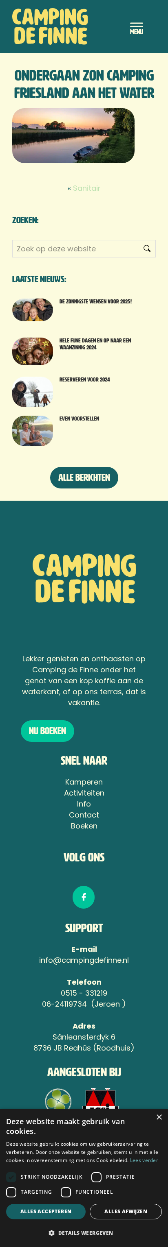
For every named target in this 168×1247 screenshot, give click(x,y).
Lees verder (144, 1160)
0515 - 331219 (84, 993)
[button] (84, 1233)
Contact (84, 815)
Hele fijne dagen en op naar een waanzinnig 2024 (95, 344)
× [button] (159, 1117)
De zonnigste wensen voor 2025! (96, 302)
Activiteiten (84, 793)
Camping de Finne (63, 26)
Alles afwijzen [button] (125, 1211)
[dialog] (84, 1178)
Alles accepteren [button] (45, 1211)
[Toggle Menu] (136, 26)
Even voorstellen (79, 419)
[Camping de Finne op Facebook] (84, 897)
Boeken (84, 826)
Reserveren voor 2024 (85, 380)
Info (84, 804)
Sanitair (87, 188)
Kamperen (84, 782)
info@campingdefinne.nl (84, 960)
